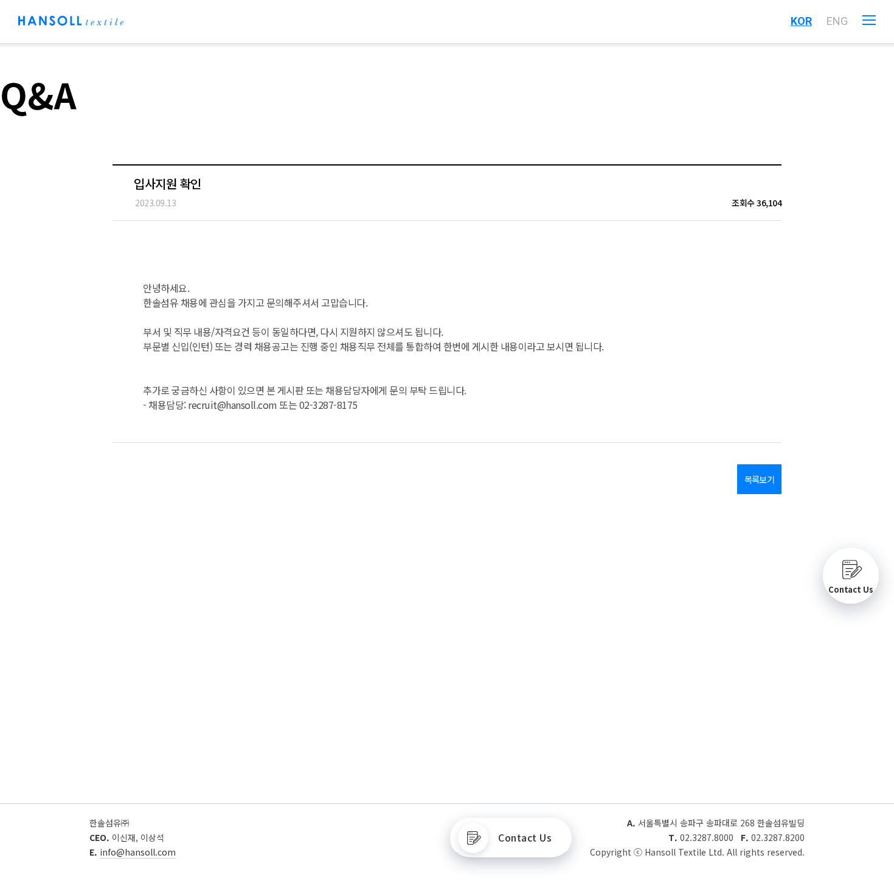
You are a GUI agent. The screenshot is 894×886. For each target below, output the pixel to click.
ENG (837, 21)
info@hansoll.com (138, 852)
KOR (801, 21)
